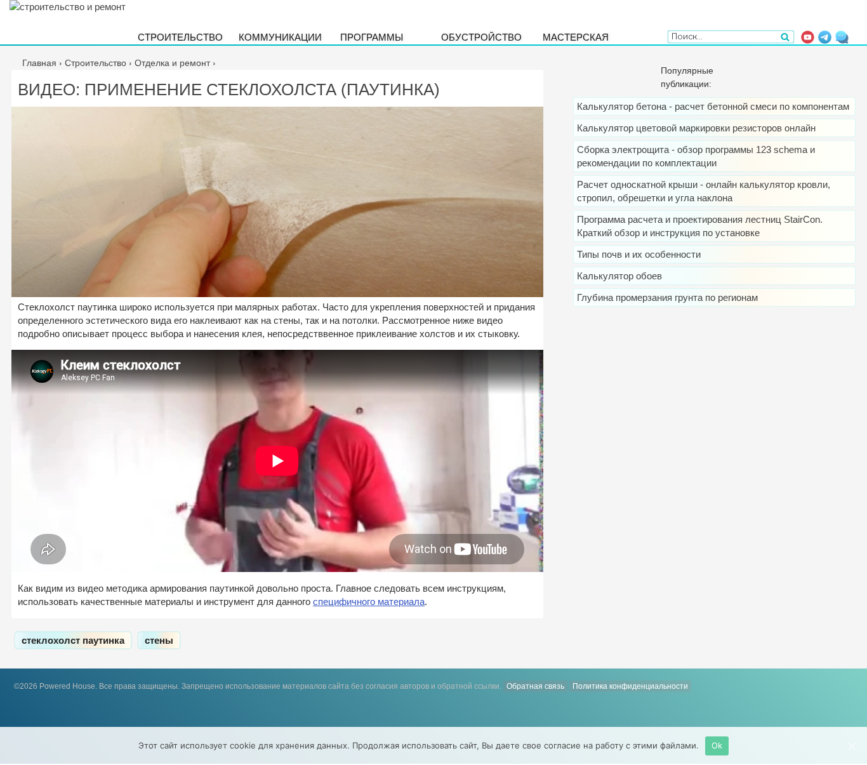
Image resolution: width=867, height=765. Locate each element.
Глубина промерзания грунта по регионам (667, 297)
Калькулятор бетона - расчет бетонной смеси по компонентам (713, 106)
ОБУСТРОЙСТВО (481, 36)
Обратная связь (535, 686)
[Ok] (851, 746)
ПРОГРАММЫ (371, 36)
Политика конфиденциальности (630, 686)
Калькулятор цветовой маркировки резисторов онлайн (696, 128)
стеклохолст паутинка (73, 640)
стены (159, 640)
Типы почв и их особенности (639, 254)
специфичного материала (369, 601)
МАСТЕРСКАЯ (576, 36)
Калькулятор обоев (619, 275)
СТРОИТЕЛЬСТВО (180, 36)
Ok (717, 745)
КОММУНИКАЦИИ (280, 36)
